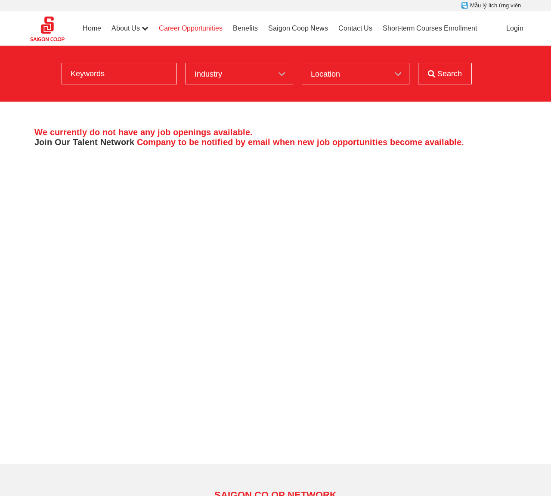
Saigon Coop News (298, 28)
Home (92, 28)
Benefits (245, 28)
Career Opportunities (191, 28)
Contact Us (355, 28)
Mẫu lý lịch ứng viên (495, 5)
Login (514, 28)
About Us (125, 28)
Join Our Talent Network (84, 142)
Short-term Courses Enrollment (430, 28)
